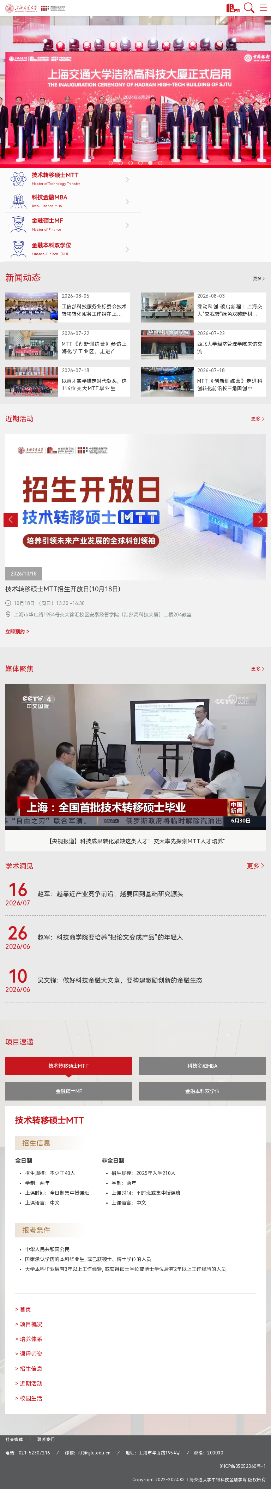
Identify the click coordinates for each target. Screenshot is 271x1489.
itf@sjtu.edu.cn (94, 1453)
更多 (257, 278)
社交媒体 (14, 1439)
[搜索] (249, 7)
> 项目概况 (28, 1324)
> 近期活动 (28, 1383)
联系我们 (46, 1439)
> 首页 (23, 1309)
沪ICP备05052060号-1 (242, 1466)
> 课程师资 (28, 1354)
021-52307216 (34, 1453)
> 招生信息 (28, 1369)
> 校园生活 (28, 1398)
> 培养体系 (28, 1339)
